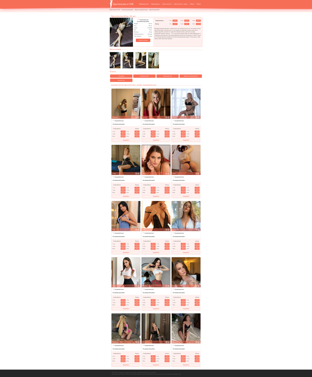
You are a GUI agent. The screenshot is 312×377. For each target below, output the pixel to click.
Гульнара (144, 117)
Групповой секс (167, 76)
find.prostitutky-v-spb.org (139, 374)
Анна (173, 173)
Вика (143, 229)
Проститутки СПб (115, 9)
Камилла (174, 286)
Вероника (115, 117)
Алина (114, 173)
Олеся (114, 286)
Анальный (121, 76)
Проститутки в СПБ (123, 4)
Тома (113, 229)
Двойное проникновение (191, 76)
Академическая (144, 19)
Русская (150, 34)
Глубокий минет (144, 76)
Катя (173, 117)
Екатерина (115, 342)
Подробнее (126, 140)
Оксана (144, 173)
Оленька (144, 286)
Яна (143, 342)
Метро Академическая (141, 9)
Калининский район (127, 9)
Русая (150, 32)
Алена (174, 229)
